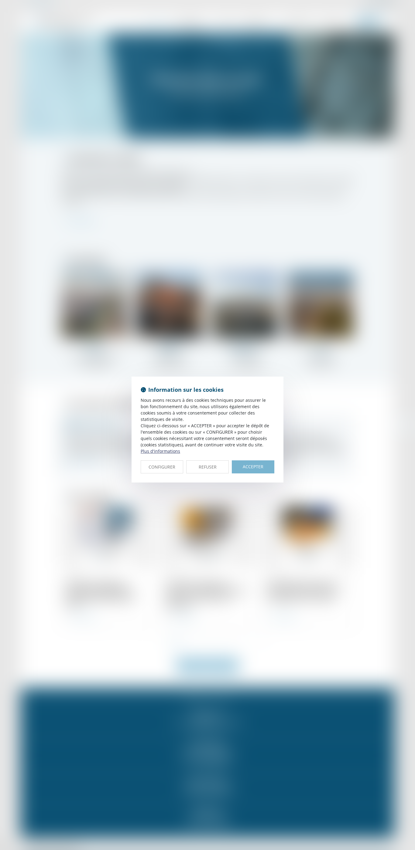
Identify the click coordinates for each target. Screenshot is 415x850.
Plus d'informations (160, 451)
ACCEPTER (253, 466)
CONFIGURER (162, 467)
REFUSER (208, 467)
